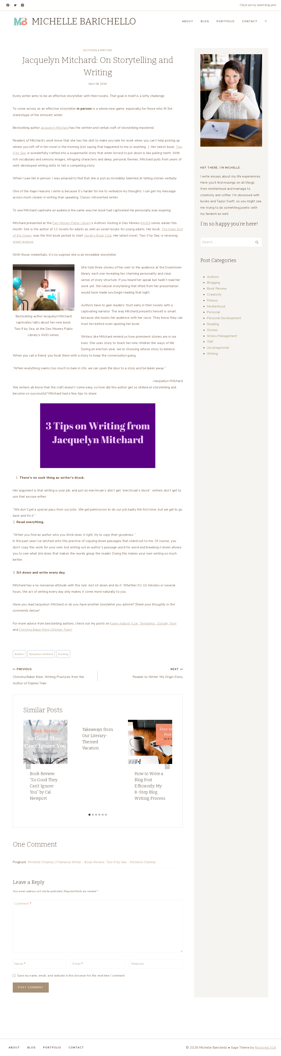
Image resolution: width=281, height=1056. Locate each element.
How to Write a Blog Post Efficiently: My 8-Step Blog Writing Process (150, 786)
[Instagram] (23, 5)
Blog (205, 21)
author (19, 654)
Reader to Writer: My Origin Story (158, 673)
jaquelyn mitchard (41, 654)
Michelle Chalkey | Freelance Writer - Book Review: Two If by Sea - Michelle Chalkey (92, 862)
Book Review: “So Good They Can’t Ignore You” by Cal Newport (43, 786)
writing (63, 654)
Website (137, 964)
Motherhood (216, 306)
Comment (22, 903)
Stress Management (222, 336)
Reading (213, 324)
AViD (145, 223)
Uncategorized (218, 347)
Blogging (213, 282)
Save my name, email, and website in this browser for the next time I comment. (71, 976)
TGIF (210, 341)
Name (20, 964)
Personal (213, 312)
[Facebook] (8, 5)
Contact (250, 21)
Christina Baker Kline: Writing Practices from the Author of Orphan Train (48, 676)
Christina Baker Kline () (45, 629)
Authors (90, 50)
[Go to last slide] (28, 765)
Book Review (217, 288)
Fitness (212, 300)
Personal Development (224, 318)
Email (78, 964)
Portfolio (226, 21)
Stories (212, 330)
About (187, 21)
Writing (106, 50)
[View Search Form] (265, 21)
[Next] (167, 765)
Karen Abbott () (143, 623)
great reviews (23, 241)
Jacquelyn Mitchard (55, 127)
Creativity (214, 294)
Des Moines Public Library (71, 223)
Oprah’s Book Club (98, 235)
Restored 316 (265, 1047)
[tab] (89, 815)
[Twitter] (15, 5)
